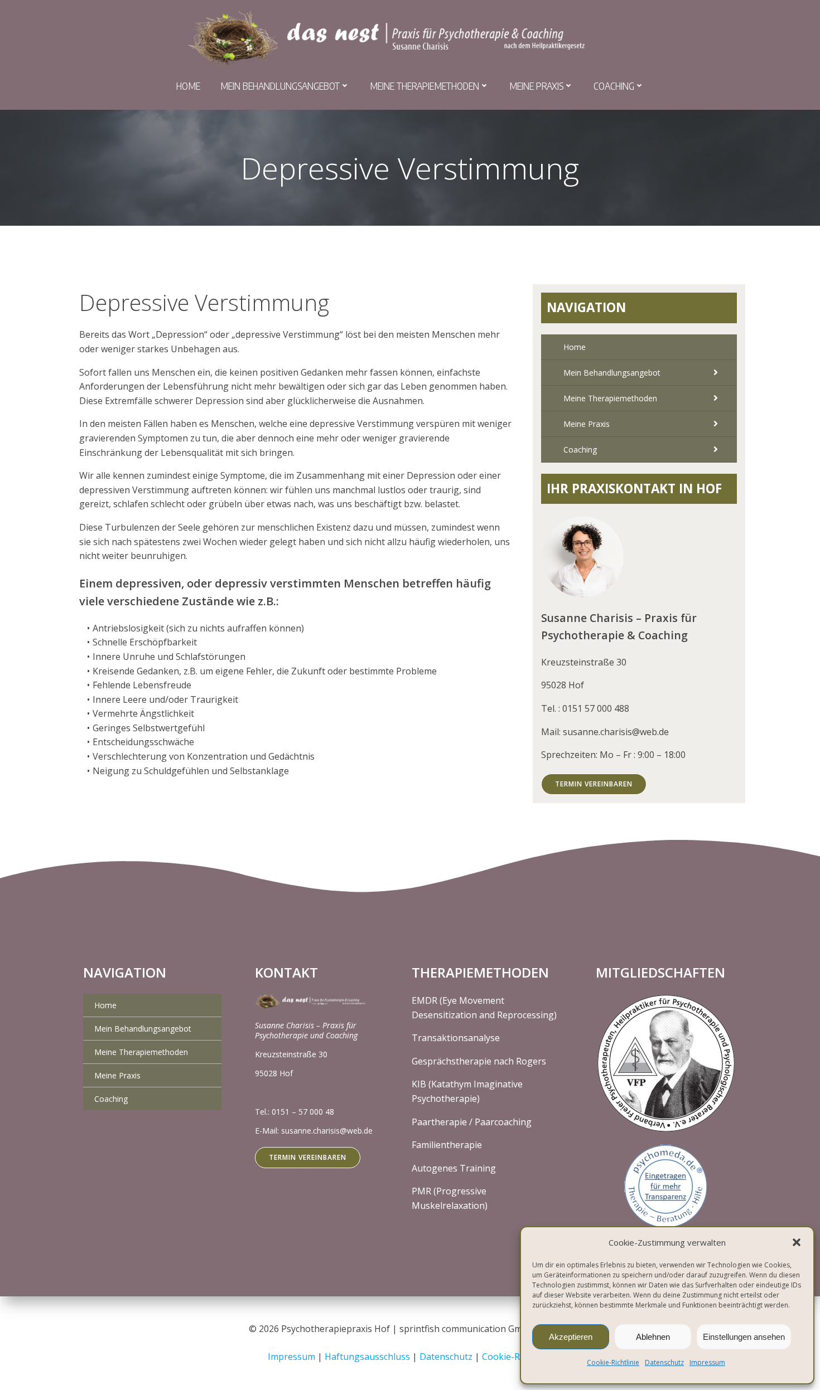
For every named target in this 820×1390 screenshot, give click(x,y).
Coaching (614, 85)
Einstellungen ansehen (744, 1337)
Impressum (707, 1362)
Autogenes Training (454, 1168)
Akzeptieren (570, 1337)
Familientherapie (447, 1145)
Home (188, 85)
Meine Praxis (536, 85)
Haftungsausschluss (368, 1356)
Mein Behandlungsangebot (280, 85)
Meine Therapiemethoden (424, 85)
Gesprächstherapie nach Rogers (479, 1061)
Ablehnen (653, 1337)
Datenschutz (664, 1362)
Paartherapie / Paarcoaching (472, 1122)
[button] (796, 1242)
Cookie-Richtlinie (613, 1362)
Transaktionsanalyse (456, 1038)
